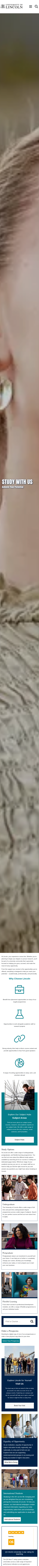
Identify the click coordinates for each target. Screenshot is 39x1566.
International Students (12, 1519)
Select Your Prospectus (10, 1341)
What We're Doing (10, 1462)
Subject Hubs (19, 1140)
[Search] (32, 1321)
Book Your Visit (19, 1405)
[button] (30, 6)
